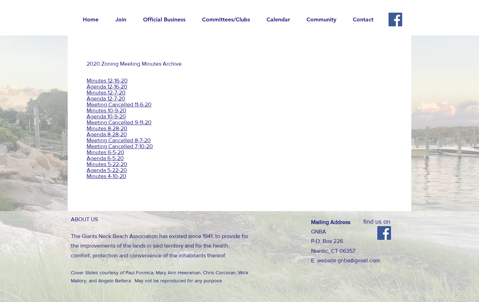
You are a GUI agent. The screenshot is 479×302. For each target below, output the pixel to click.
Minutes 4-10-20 (106, 176)
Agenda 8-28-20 (107, 134)
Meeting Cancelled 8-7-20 (119, 140)
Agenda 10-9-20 (106, 116)
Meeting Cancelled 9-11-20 (119, 122)
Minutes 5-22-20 (107, 164)
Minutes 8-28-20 (107, 128)
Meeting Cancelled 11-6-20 (119, 104)
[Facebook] (395, 19)
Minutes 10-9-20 (106, 110)
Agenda (96, 98)
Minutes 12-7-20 (106, 93)
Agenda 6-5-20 (105, 158)
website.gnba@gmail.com (348, 260)
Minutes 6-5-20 (105, 152)
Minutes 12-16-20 (107, 81)
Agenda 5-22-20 (107, 170)
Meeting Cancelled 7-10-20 (120, 146)
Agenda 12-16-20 (107, 87)
